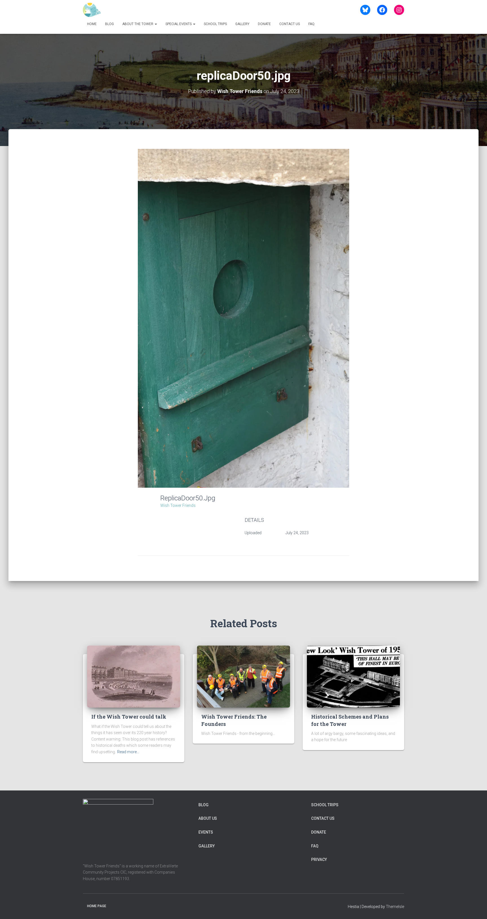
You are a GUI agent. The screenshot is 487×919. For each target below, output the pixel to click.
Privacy (319, 859)
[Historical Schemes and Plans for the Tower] (353, 676)
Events (205, 832)
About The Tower (138, 24)
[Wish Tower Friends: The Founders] (243, 676)
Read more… (128, 752)
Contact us (289, 24)
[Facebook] (382, 9)
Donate (264, 24)
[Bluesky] (365, 9)
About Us (207, 818)
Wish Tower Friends (178, 505)
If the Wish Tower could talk (128, 716)
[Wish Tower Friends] (92, 10)
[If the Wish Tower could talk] (133, 676)
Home (92, 24)
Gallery (242, 24)
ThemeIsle (395, 906)
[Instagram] (399, 9)
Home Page (96, 906)
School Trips (215, 24)
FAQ (311, 24)
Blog (109, 24)
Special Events (178, 24)
